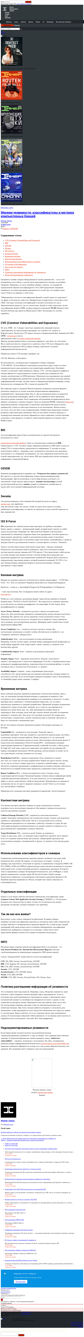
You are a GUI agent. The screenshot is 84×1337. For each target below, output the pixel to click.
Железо (30, 22)
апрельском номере (45, 1092)
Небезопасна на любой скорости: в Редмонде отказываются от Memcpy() (28, 1138)
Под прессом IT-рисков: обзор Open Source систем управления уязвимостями (31, 1148)
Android (23, 22)
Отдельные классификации (16, 264)
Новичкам (50, 22)
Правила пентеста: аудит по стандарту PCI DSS (21, 1199)
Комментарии (5, 224)
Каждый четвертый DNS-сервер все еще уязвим (21, 1260)
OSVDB (8, 246)
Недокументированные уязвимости (19, 275)
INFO (7, 270)
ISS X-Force (9, 251)
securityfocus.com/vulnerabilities (13, 443)
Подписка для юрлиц (77, 1323)
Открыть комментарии (8, 1288)
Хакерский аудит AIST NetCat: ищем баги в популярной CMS (25, 1189)
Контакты (80, 1327)
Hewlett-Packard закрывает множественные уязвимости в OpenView (27, 1179)
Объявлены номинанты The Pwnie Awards (19, 1230)
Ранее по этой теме (11, 1145)
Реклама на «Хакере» (77, 1325)
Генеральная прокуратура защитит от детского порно (23, 1169)
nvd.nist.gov (11, 336)
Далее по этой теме (11, 1143)
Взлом (6, 1124)
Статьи (10, 1124)
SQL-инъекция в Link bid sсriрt (15, 1209)
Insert (21, 1335)
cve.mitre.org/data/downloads (29, 338)
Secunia (8, 248)
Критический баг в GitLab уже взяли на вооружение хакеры (21, 1132)
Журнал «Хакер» (6, 221)
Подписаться (21, 1282)
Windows (9, 22)
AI (43, 22)
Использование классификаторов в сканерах (22, 262)
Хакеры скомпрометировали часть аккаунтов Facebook (22, 1140)
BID (6, 243)
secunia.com (5, 504)
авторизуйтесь (6, 1292)
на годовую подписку (24, 4)
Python (38, 22)
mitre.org (69, 402)
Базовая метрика (11, 254)
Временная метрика (12, 256)
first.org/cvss (5, 594)
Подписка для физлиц (77, 1322)
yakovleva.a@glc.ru (25, 1314)
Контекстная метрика (13, 259)
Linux (16, 22)
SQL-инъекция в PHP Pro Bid (14, 1220)
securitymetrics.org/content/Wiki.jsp (54, 1043)
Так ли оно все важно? (14, 267)
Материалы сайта (7, 208)
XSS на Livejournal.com (13, 1159)
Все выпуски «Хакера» (63, 22)
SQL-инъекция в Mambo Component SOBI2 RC (20, 1250)
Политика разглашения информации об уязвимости (25, 272)
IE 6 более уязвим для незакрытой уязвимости (20, 1240)
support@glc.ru (26, 1312)
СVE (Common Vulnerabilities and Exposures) (22, 240)
